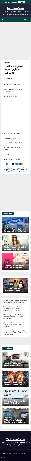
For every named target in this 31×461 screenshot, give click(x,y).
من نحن (23, 453)
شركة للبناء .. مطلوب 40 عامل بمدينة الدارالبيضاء (10, 169)
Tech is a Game (15, 8)
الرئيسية (3, 457)
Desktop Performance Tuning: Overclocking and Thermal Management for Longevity (12, 308)
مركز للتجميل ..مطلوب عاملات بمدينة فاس (21, 169)
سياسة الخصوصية (16, 453)
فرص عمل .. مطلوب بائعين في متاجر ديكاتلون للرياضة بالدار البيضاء (15, 231)
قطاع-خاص (7, 62)
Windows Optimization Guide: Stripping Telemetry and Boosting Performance (13, 316)
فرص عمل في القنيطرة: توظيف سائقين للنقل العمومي (14, 267)
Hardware (7, 360)
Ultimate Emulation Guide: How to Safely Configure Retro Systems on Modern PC (14, 324)
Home (4, 453)
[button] (25, 20)
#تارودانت (9, 78)
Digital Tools (8, 286)
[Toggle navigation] (28, 19)
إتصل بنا (9, 453)
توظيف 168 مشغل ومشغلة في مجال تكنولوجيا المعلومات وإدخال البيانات (15, 249)
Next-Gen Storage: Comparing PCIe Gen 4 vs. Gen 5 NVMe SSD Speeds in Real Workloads (15, 332)
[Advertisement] (15, 43)
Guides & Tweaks (8, 398)
